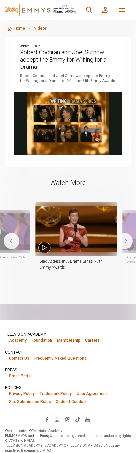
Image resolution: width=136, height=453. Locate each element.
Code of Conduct (71, 401)
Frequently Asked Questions (60, 358)
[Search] (89, 10)
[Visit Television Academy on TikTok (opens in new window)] (77, 419)
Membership (68, 340)
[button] (76, 229)
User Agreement (92, 393)
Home (19, 28)
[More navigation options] (122, 10)
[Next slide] (125, 241)
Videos (40, 28)
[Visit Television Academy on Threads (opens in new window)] (67, 419)
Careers (92, 340)
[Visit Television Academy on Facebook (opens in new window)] (47, 419)
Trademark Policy (56, 393)
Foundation (42, 340)
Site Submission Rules (30, 401)
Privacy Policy (22, 393)
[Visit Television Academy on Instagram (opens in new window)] (57, 419)
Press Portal (20, 376)
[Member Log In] (105, 10)
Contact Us (19, 358)
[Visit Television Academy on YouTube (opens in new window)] (88, 419)
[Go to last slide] (11, 241)
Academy (18, 340)
